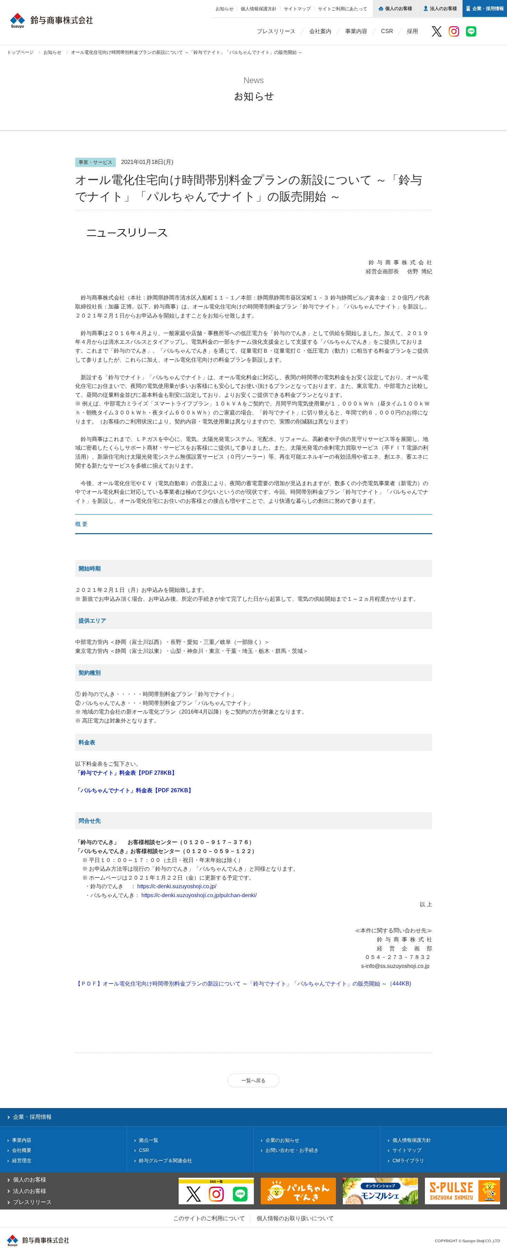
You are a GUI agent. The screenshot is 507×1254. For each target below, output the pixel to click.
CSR (387, 31)
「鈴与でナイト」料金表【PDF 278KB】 (126, 773)
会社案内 (320, 31)
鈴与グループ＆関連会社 (165, 1160)
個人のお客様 (29, 1180)
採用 (412, 31)
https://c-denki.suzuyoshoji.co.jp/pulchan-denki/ (199, 895)
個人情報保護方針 (259, 8)
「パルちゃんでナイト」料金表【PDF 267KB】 (134, 790)
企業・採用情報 (32, 1117)
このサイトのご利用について (209, 1218)
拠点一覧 (148, 1140)
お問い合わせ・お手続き (292, 1150)
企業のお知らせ (282, 1140)
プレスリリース (276, 31)
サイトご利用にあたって (342, 8)
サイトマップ (297, 8)
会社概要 (21, 1150)
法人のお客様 (29, 1191)
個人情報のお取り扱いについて (295, 1218)
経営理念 (21, 1160)
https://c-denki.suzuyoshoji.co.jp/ (176, 886)
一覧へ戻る (253, 1080)
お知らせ (224, 8)
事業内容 (356, 31)
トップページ (20, 52)
